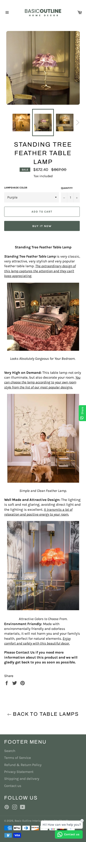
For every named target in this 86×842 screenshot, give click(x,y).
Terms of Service (17, 758)
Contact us (12, 786)
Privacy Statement (18, 772)
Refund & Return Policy (23, 765)
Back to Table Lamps (45, 714)
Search (9, 751)
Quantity (67, 188)
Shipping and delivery (21, 778)
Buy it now (42, 226)
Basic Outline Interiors (29, 820)
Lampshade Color (15, 187)
